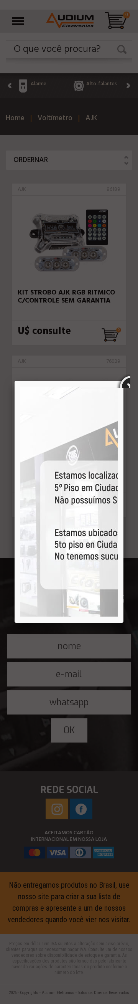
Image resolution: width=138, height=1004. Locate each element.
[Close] (123, 381)
